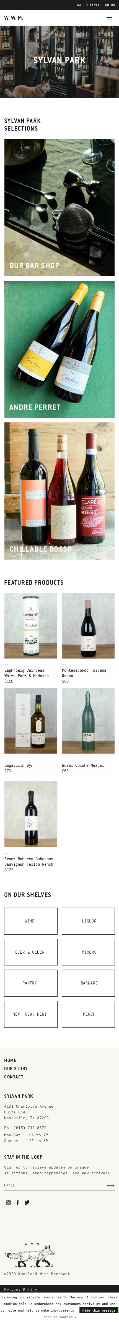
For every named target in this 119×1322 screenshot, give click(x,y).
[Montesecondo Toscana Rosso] (88, 626)
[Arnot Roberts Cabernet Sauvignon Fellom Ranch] (31, 814)
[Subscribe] (111, 1185)
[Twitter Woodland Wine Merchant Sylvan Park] (27, 1202)
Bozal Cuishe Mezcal (83, 765)
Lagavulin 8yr (18, 765)
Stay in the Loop (23, 1157)
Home (10, 1060)
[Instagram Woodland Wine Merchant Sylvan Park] (8, 1202)
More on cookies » (60, 1317)
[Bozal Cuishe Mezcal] (88, 721)
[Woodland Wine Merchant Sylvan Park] (13, 17)
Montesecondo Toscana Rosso (84, 673)
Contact (14, 1077)
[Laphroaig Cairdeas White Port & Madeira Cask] (31, 626)
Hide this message (98, 1310)
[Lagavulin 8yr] (31, 721)
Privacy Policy (20, 1290)
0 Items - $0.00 (99, 5)
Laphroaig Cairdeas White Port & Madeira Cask (26, 673)
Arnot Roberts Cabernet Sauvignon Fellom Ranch (28, 862)
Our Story (16, 1069)
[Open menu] (109, 16)
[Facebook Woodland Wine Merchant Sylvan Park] (17, 1202)
